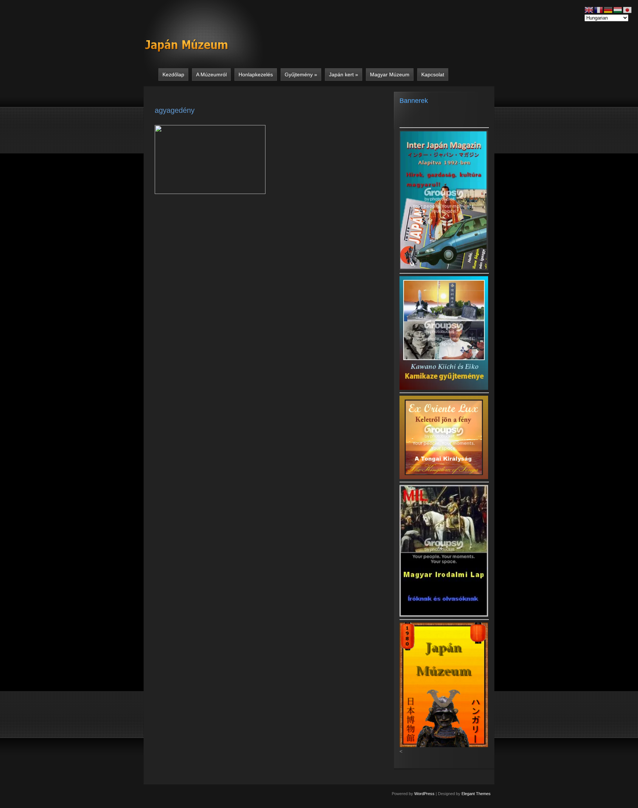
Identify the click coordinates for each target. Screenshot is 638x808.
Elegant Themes (476, 793)
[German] (608, 10)
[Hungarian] (618, 10)
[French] (599, 10)
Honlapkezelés (256, 74)
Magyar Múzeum (389, 74)
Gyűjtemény (301, 74)
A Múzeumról (211, 74)
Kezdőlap (173, 74)
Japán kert (343, 74)
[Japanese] (627, 10)
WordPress (424, 793)
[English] (589, 10)
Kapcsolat (432, 74)
